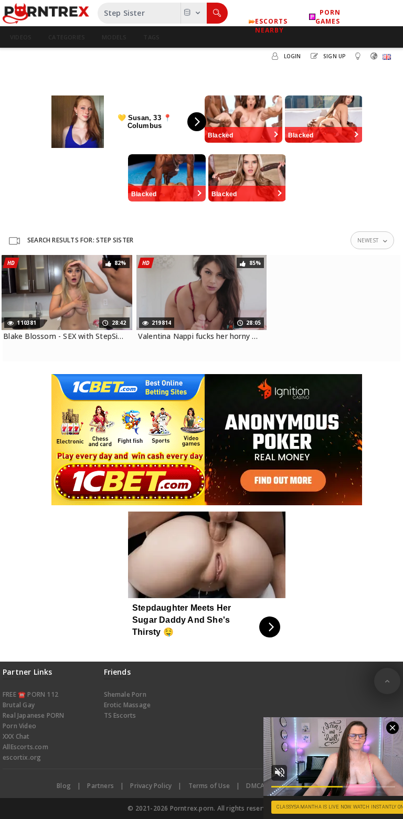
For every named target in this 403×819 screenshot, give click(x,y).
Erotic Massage (127, 704)
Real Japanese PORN (34, 715)
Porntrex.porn (192, 808)
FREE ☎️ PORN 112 (30, 694)
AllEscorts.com (25, 746)
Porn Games (328, 17)
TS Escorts (120, 715)
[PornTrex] (46, 13)
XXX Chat (16, 736)
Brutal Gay (19, 704)
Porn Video (19, 725)
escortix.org (22, 757)
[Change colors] (359, 55)
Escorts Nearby (271, 21)
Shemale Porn (125, 694)
